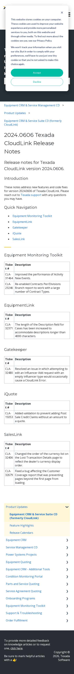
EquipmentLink (22, 222)
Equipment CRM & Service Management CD (32, 105)
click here (16, 648)
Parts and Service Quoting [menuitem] (22, 584)
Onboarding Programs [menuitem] (20, 598)
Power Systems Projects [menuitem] (21, 554)
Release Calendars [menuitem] (21, 533)
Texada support (31, 195)
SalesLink (19, 239)
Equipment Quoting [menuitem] (18, 562)
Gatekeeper (20, 227)
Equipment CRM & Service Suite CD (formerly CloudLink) (33, 122)
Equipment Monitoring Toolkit (32, 216)
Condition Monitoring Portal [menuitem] (24, 576)
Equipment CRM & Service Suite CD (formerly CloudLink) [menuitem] (33, 516)
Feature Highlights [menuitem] (22, 525)
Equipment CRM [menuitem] (16, 540)
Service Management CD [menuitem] (22, 547)
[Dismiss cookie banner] (62, 13)
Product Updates (15, 113)
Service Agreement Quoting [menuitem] (23, 591)
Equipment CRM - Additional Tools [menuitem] (28, 569)
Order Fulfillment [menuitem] (17, 620)
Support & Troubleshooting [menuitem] (24, 613)
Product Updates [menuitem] (17, 507)
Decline (37, 81)
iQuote (17, 233)
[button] (67, 507)
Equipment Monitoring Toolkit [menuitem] (25, 606)
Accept (37, 72)
